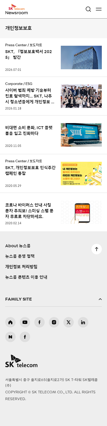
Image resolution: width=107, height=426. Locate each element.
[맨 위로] (96, 249)
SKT (18, 9)
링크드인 (83, 322)
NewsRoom (17, 12)
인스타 (54, 322)
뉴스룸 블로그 (10, 337)
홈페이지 (10, 322)
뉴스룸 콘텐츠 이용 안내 (26, 277)
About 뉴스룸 (18, 246)
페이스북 (39, 322)
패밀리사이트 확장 (53, 299)
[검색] (88, 9)
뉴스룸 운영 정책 (20, 256)
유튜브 (25, 322)
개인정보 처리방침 (21, 267)
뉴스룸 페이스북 (25, 337)
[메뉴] (99, 9)
